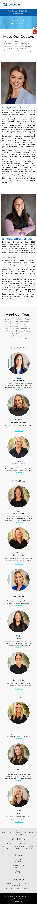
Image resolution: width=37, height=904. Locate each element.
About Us (13, 844)
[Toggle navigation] (33, 5)
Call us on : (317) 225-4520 (24, 889)
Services (22, 844)
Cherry (5, 849)
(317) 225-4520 (23, 11)
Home (13, 23)
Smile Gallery (19, 846)
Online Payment (16, 849)
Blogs (29, 844)
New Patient (7, 846)
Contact (30, 846)
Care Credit (28, 849)
